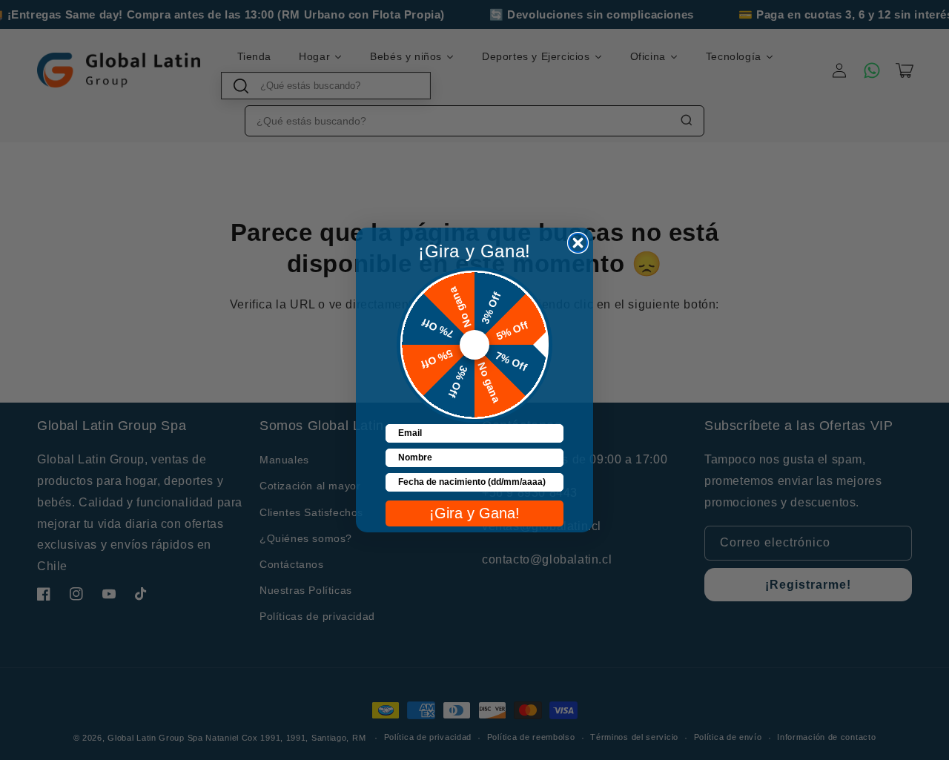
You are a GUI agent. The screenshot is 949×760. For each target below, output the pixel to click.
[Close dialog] (578, 243)
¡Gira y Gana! (474, 513)
